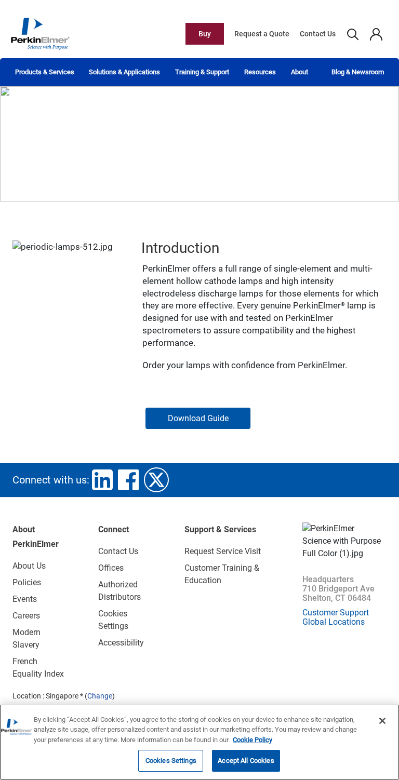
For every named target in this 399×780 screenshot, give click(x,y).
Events (24, 599)
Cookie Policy (252, 740)
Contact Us (318, 34)
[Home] (40, 33)
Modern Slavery (26, 638)
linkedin (102, 479)
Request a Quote (261, 34)
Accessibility (121, 643)
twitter (156, 479)
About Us (29, 566)
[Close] (382, 720)
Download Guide (198, 418)
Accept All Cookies (246, 760)
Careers (26, 616)
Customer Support (335, 612)
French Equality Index (38, 667)
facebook (128, 479)
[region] (199, 742)
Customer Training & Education (221, 574)
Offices (111, 568)
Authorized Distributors (119, 591)
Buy (204, 34)
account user (375, 33)
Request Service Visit (222, 551)
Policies (26, 582)
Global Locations (333, 622)
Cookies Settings (170, 760)
